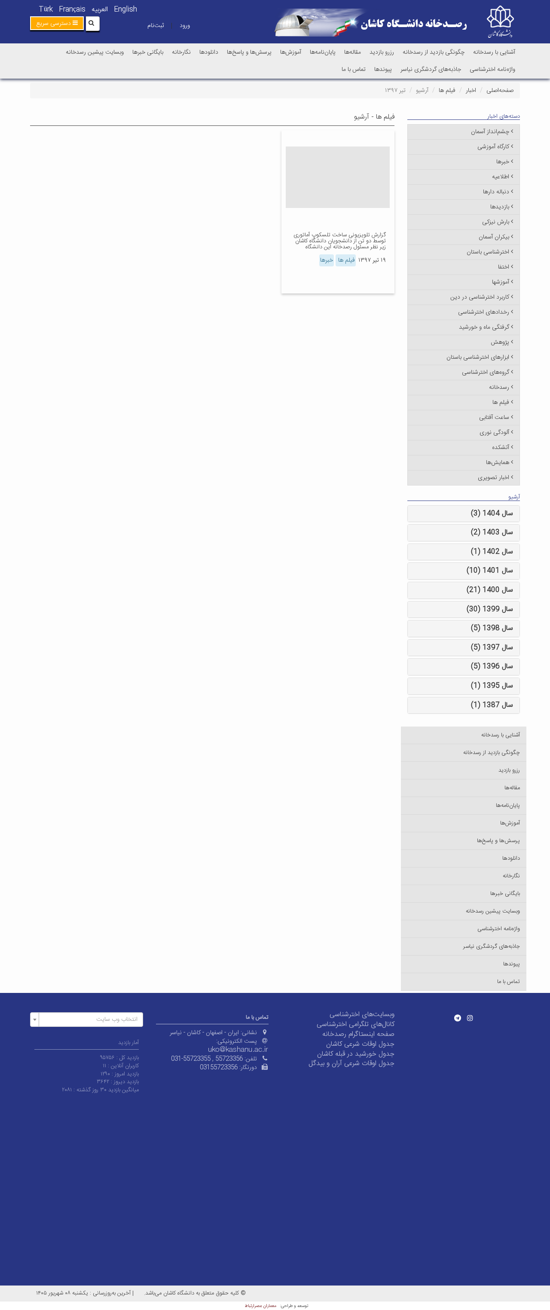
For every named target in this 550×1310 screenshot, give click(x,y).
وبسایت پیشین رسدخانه (95, 52)
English (125, 9)
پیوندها (383, 69)
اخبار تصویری (493, 478)
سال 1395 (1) (492, 686)
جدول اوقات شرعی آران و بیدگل (351, 1063)
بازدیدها (499, 207)
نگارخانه (181, 52)
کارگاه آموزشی (493, 147)
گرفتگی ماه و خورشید (484, 327)
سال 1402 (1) (492, 552)
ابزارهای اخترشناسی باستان (477, 357)
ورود (185, 26)
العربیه (100, 9)
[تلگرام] (457, 1017)
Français (72, 9)
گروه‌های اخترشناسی (485, 372)
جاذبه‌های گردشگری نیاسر (430, 69)
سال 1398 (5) (492, 628)
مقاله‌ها (352, 52)
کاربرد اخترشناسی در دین (479, 297)
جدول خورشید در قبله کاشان (355, 1054)
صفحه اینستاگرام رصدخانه (358, 1034)
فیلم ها (447, 91)
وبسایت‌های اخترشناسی (362, 1014)
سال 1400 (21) (490, 590)
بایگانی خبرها (147, 52)
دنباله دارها (496, 192)
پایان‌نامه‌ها (323, 52)
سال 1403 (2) (492, 532)
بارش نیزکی (495, 222)
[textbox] (89, 1019)
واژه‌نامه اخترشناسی (492, 69)
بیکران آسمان (494, 237)
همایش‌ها (497, 463)
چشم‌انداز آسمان (490, 132)
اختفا (503, 267)
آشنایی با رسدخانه (494, 52)
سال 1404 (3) (492, 513)
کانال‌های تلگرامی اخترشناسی (355, 1024)
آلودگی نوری (494, 433)
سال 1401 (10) (490, 571)
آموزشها (500, 282)
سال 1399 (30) (490, 609)
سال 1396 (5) (492, 666)
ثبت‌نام (155, 26)
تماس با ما (354, 69)
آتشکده (500, 448)
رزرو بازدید (382, 52)
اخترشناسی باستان (488, 252)
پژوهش (500, 342)
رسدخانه (499, 387)
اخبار (471, 91)
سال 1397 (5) (492, 647)
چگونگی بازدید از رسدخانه (433, 52)
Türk (46, 9)
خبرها (326, 260)
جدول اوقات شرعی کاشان (360, 1044)
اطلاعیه (500, 177)
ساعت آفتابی (494, 417)
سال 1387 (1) (492, 705)
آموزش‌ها (290, 52)
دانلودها (208, 52)
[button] (57, 23)
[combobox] (86, 1019)
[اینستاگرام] (470, 1017)
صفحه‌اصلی (499, 91)
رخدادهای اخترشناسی (483, 312)
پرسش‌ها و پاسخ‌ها (249, 52)
